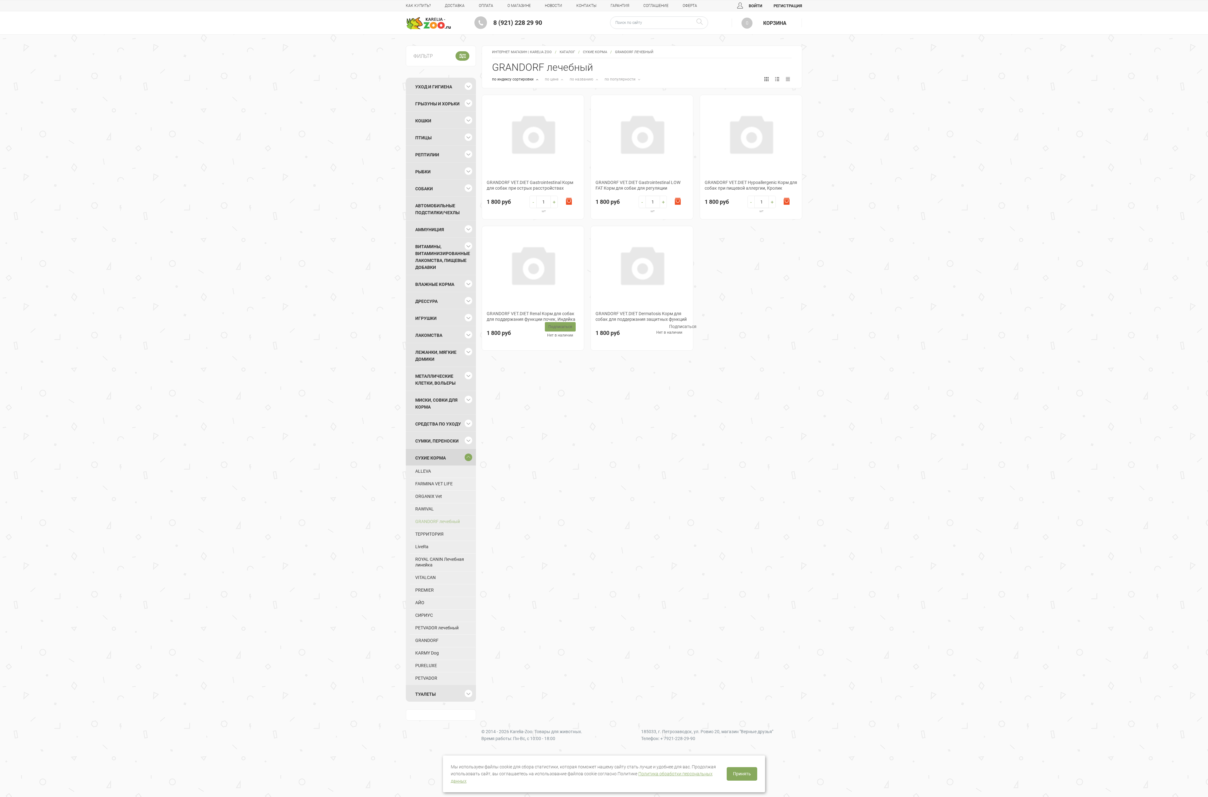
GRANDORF (427, 640)
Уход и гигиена (433, 86)
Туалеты (425, 694)
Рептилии (427, 154)
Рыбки (423, 171)
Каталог (567, 52)
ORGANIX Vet (428, 496)
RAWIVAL (424, 508)
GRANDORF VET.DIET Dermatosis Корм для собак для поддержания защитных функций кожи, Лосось (641, 319)
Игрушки (426, 318)
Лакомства (428, 335)
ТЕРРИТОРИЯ (429, 534)
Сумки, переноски (437, 440)
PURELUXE (426, 665)
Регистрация (788, 5)
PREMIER (424, 590)
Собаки (424, 188)
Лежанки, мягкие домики (435, 356)
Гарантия (620, 5)
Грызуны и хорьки (437, 103)
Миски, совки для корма (436, 404)
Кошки (423, 120)
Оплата (486, 5)
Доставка (455, 5)
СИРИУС (424, 615)
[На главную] (428, 23)
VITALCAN (425, 577)
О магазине (519, 5)
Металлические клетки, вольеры (435, 380)
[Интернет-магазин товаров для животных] (428, 23)
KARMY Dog (427, 652)
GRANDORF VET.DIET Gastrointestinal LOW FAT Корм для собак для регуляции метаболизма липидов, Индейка (638, 188)
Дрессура (426, 301)
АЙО (419, 602)
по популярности (620, 79)
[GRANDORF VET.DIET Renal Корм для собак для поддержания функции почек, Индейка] (533, 264)
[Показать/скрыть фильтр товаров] (462, 56)
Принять (742, 773)
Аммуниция (429, 229)
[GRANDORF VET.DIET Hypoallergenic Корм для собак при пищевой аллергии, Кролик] (751, 133)
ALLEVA (423, 471)
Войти (755, 5)
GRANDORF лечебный (437, 521)
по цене (552, 79)
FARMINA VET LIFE (434, 483)
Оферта (690, 5)
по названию (582, 79)
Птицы (423, 137)
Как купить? (418, 5)
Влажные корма (434, 284)
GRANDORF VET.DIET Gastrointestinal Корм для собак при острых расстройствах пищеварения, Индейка (530, 188)
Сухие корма (595, 52)
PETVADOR (426, 678)
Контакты (586, 5)
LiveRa (421, 546)
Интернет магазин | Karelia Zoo (522, 52)
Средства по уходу (438, 423)
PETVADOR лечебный (437, 627)
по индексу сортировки (513, 79)
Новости (553, 5)
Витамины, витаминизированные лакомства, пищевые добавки (442, 257)
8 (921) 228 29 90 (517, 22)
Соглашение (655, 5)
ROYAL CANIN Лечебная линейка (439, 562)
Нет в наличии (560, 335)
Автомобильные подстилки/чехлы (437, 209)
